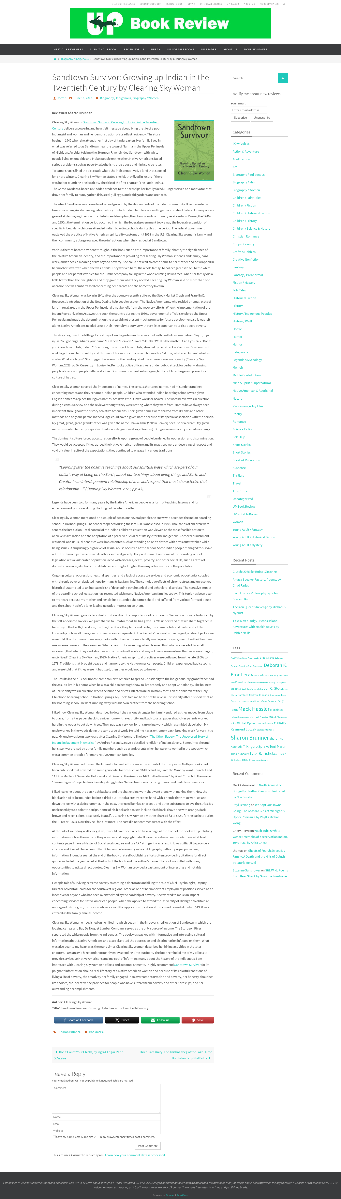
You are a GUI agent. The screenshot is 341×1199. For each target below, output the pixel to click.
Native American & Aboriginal (253, 390)
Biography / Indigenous (75, 59)
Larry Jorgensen (246, 700)
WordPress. (183, 1195)
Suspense (239, 468)
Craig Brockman (255, 666)
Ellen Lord (242, 682)
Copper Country (244, 244)
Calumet (279, 658)
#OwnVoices (241, 143)
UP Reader (233, 3)
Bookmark (96, 1032)
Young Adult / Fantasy (248, 529)
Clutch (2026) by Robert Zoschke (255, 571)
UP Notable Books (211, 3)
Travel (237, 483)
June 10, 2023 (83, 98)
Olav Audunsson (265, 723)
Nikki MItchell (238, 723)
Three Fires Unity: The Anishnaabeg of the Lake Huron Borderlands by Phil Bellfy (175, 1055)
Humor (237, 336)
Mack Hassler (254, 708)
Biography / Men (244, 182)
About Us (249, 3)
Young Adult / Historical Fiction (254, 537)
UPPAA (191, 3)
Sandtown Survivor (187, 964)
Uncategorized (243, 499)
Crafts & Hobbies (244, 252)
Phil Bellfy (280, 723)
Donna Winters (260, 675)
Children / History (245, 221)
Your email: (238, 103)
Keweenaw (275, 695)
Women (238, 522)
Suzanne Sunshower (246, 870)
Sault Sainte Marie (265, 730)
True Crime (240, 491)
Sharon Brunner (69, 1032)
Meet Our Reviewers (123, 3)
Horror (237, 329)
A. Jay (234, 657)
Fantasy (238, 267)
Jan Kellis (258, 689)
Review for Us (174, 3)
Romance (239, 421)
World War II (262, 760)
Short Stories (242, 444)
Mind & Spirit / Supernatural (252, 383)
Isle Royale (236, 688)
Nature (237, 398)
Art (235, 167)
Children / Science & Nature (251, 228)
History (238, 305)
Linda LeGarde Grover (264, 701)
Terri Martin (278, 746)
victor (62, 98)
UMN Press (248, 760)
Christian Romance (246, 236)
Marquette (244, 717)
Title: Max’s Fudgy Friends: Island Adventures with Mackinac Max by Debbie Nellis (256, 627)
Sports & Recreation (246, 460)
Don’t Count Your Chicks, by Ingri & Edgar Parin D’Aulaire (88, 1055)
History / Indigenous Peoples (252, 313)
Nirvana (170, 1195)
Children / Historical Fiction (251, 213)
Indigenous (240, 352)
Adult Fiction (241, 159)
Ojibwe (251, 723)
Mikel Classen (278, 717)
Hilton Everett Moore (258, 682)
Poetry (237, 414)
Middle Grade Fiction (247, 375)
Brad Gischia (267, 657)
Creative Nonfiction (246, 259)
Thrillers (238, 475)
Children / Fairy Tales (247, 197)
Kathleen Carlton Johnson (253, 695)
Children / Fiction (244, 205)
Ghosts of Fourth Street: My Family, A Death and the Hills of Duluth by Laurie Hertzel (259, 856)
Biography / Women (145, 98)
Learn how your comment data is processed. (135, 1155)
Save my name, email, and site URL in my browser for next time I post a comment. (105, 1137)
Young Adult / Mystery (247, 545)
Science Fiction (243, 429)
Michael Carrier (258, 717)
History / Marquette (277, 682)
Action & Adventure (246, 151)
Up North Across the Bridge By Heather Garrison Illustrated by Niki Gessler (259, 791)
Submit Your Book (150, 3)
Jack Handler (248, 689)
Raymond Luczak (243, 729)
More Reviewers (269, 3)
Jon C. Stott (273, 688)
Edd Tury (274, 675)
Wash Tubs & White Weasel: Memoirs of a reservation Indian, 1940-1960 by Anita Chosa (260, 836)
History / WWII (242, 321)
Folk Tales (239, 290)
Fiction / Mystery (244, 282)
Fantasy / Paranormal (248, 275)
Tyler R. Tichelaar (264, 753)
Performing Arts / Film (248, 406)
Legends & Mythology (247, 360)
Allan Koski (242, 658)
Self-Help (239, 437)
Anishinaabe (253, 658)
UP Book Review (244, 506)
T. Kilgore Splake (256, 746)
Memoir (238, 367)
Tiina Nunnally (240, 754)
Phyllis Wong (241, 805)
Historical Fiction (244, 298)
